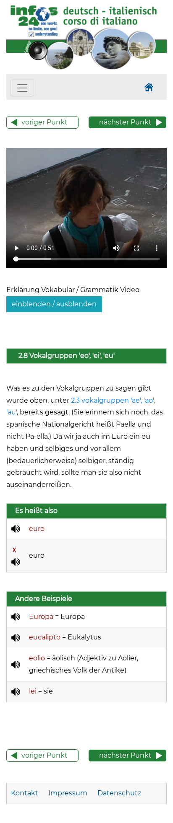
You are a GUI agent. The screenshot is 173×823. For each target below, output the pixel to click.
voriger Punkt (44, 122)
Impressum (67, 793)
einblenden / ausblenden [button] (54, 304)
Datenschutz (119, 793)
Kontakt (25, 793)
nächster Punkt (125, 122)
